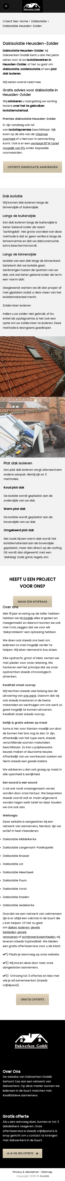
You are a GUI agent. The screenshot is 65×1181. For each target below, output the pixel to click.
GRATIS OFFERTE (32, 999)
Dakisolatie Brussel (16, 856)
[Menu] (6, 6)
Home (24, 21)
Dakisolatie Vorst (15, 889)
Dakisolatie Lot (13, 864)
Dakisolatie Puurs (15, 880)
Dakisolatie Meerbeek (18, 872)
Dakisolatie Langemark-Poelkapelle (28, 847)
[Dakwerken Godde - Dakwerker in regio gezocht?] (32, 6)
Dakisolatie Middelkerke (19, 839)
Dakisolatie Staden (16, 897)
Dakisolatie (39, 21)
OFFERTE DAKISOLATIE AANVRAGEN (32, 167)
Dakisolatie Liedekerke (18, 905)
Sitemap (46, 1172)
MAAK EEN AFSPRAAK (32, 602)
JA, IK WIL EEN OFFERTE (19, 1153)
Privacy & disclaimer (26, 1172)
